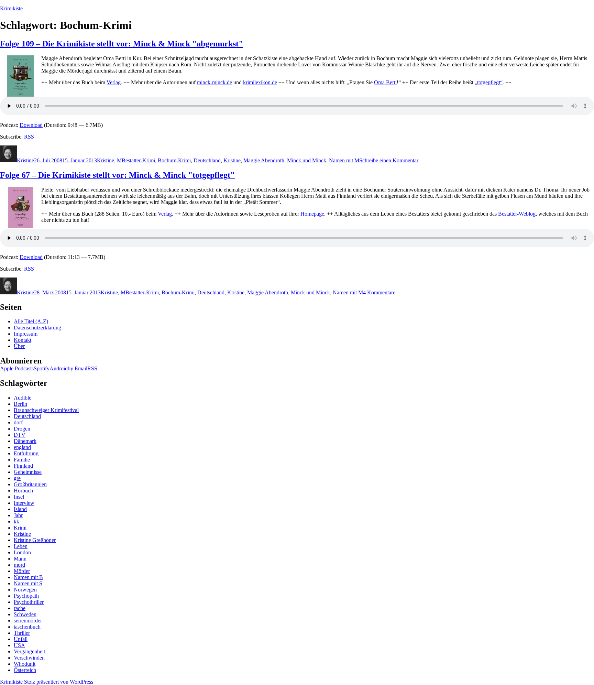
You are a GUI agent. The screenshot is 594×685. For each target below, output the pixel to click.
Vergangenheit (29, 651)
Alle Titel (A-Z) (31, 321)
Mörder (22, 571)
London (22, 552)
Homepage (312, 214)
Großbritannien (30, 484)
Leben (21, 546)
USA (19, 645)
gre (17, 478)
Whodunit (24, 664)
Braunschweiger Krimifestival (46, 410)
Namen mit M (344, 160)
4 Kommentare (379, 292)
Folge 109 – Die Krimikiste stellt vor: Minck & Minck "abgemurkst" (121, 43)
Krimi (20, 528)
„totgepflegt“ (489, 82)
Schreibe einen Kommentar (388, 160)
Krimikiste (11, 8)
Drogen (22, 429)
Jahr (18, 515)
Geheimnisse (28, 472)
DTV (19, 435)
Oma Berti (385, 82)
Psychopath (26, 596)
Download (31, 125)
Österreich (25, 670)
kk (16, 521)
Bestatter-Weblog (517, 214)
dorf (18, 422)
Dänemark (25, 441)
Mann (20, 559)
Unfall (21, 639)
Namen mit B (28, 577)
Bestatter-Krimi (138, 160)
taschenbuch (27, 627)
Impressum (25, 334)
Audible (22, 398)
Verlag (114, 82)
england (22, 447)
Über (19, 346)
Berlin (20, 404)
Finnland (23, 466)
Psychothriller (29, 602)
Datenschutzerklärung (37, 327)
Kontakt (22, 340)
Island (20, 509)
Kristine (25, 160)
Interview (24, 503)
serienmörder (28, 620)
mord (19, 565)
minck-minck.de (214, 82)
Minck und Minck (306, 160)
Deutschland (207, 160)
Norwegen (25, 589)
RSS (29, 137)
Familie (22, 460)
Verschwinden (29, 658)
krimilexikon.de (260, 82)
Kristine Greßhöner (35, 540)
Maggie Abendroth (263, 160)
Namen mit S (28, 583)
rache (19, 608)
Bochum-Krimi (174, 160)
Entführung (26, 453)
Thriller (22, 633)
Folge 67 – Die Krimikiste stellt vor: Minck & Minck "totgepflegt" (117, 175)
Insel (19, 497)
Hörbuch (23, 490)
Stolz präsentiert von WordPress (58, 682)
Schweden (25, 614)
